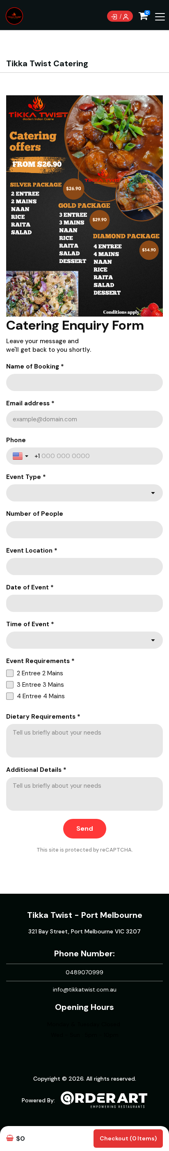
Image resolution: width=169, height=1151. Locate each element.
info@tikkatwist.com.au (84, 989)
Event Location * (31, 550)
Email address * (30, 403)
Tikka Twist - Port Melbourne (84, 915)
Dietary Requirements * (43, 717)
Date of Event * (30, 587)
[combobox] (84, 492)
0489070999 (84, 972)
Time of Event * (30, 624)
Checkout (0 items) (128, 1138)
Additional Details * (36, 770)
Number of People (34, 514)
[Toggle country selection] (21, 456)
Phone (16, 440)
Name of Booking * (35, 366)
